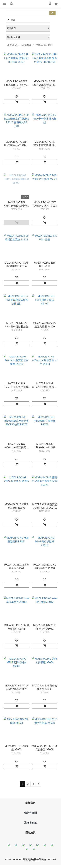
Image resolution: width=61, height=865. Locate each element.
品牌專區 (26, 45)
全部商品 (12, 45)
